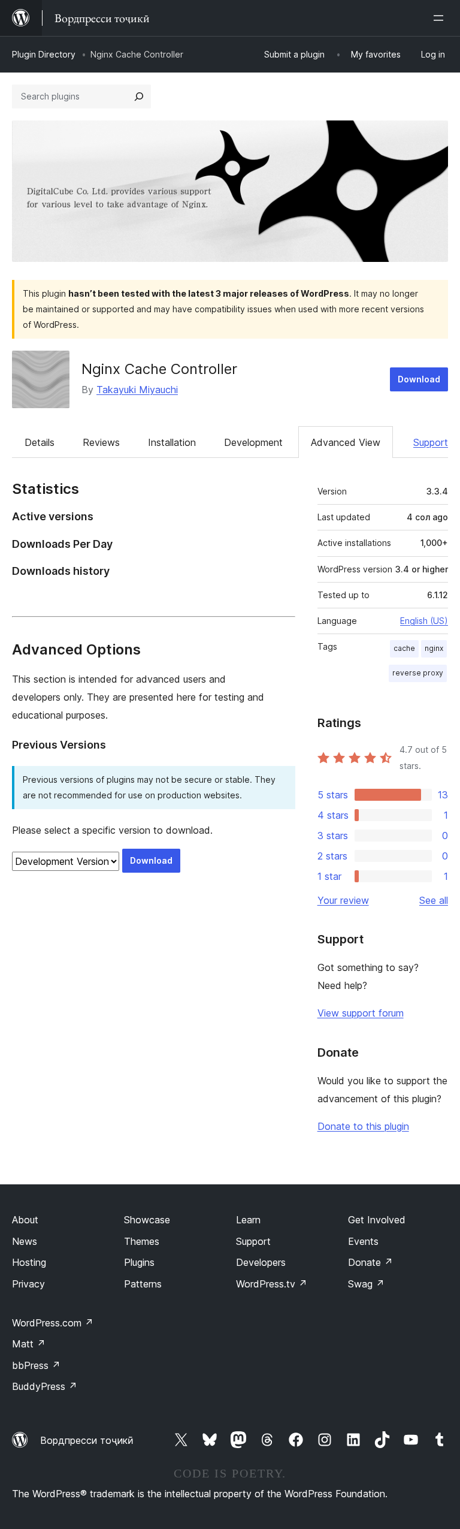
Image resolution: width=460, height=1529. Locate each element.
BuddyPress (44, 1386)
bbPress (36, 1365)
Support (430, 442)
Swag (366, 1284)
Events (363, 1241)
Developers (261, 1262)
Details (40, 442)
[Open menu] (441, 18)
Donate (370, 1262)
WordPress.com (52, 1323)
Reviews (101, 442)
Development (253, 442)
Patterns (143, 1284)
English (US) (424, 621)
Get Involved (376, 1220)
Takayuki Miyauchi (137, 390)
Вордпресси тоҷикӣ (87, 1440)
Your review (343, 900)
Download (419, 379)
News (24, 1241)
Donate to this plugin (363, 1126)
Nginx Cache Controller (159, 369)
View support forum (360, 1013)
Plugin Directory (43, 54)
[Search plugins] (139, 96)
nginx (434, 648)
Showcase (147, 1220)
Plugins (139, 1262)
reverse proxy (417, 672)
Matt (29, 1344)
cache (404, 648)
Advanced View (345, 442)
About (25, 1220)
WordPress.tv (271, 1284)
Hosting (29, 1262)
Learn (248, 1220)
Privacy (28, 1284)
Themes (141, 1241)
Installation (172, 442)
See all (433, 900)
